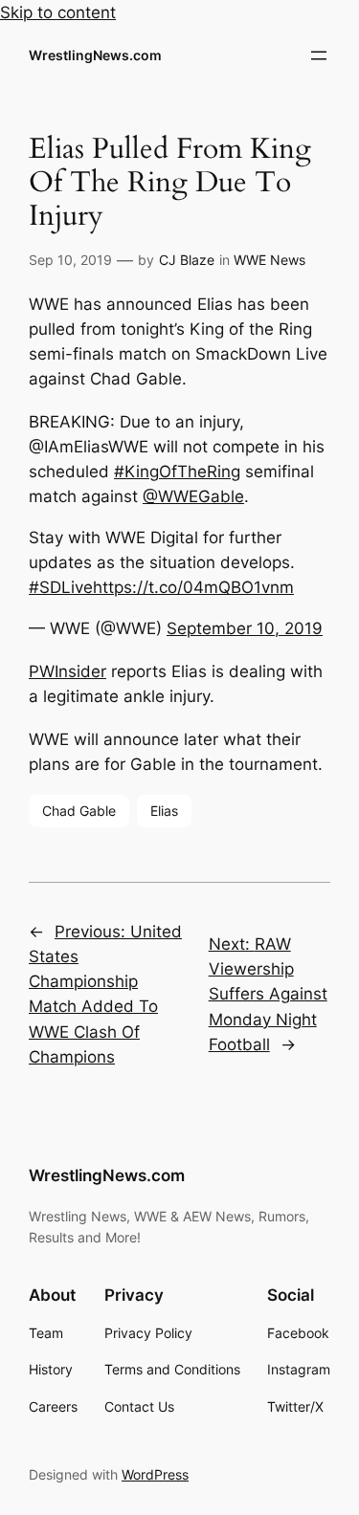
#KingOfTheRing (177, 471)
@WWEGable (193, 496)
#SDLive (61, 587)
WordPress (155, 1474)
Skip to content (58, 12)
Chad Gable (79, 810)
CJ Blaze (186, 260)
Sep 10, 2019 (70, 260)
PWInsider (67, 671)
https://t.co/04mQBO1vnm (193, 587)
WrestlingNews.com (95, 55)
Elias (164, 810)
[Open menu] (318, 55)
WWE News (269, 260)
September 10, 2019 (245, 628)
